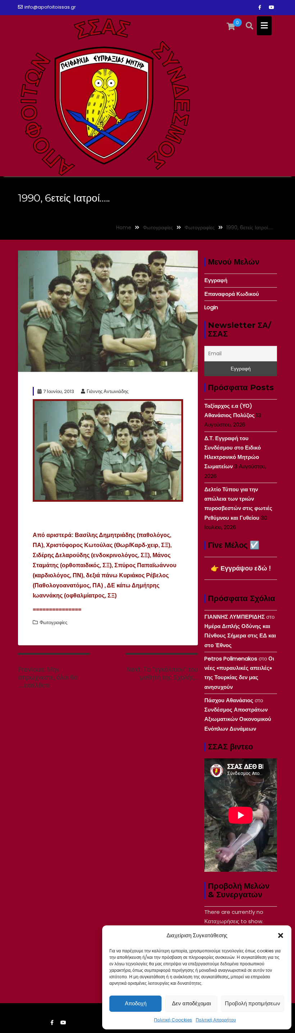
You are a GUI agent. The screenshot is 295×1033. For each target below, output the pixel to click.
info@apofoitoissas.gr (50, 7)
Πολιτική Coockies (173, 1020)
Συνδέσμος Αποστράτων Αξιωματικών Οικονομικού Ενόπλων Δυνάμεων (237, 719)
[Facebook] (260, 7)
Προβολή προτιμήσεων (252, 1003)
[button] (280, 935)
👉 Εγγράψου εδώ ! (241, 568)
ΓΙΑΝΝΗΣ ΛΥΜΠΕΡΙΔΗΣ (234, 617)
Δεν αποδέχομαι (191, 1003)
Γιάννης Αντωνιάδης (107, 391)
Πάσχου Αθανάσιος (228, 700)
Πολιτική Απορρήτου (216, 1020)
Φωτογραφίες (53, 622)
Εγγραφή (215, 280)
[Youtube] (271, 7)
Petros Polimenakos (230, 658)
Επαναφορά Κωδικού (231, 294)
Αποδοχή (135, 1003)
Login (211, 307)
